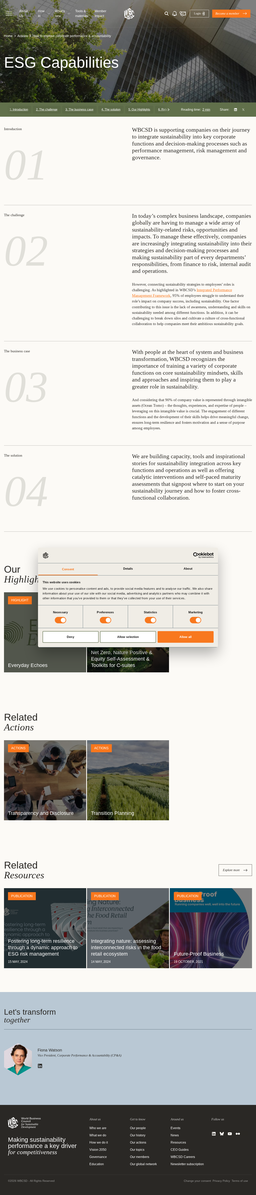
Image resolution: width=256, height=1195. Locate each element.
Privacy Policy (221, 1180)
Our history (137, 1135)
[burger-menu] (9, 13)
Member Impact (100, 13)
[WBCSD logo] (129, 13)
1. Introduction (19, 109)
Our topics (137, 1149)
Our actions (138, 1142)
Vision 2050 (97, 1149)
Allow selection (128, 637)
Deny (70, 637)
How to (41, 13)
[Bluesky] (221, 1133)
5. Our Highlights (139, 109)
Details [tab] (128, 568)
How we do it (98, 1142)
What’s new (60, 13)
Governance (98, 1157)
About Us (23, 13)
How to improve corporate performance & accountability (72, 36)
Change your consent (197, 1180)
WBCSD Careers (183, 1157)
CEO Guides (180, 1149)
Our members (139, 1157)
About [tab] (188, 568)
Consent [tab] (68, 569)
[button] (169, 110)
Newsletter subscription (187, 1164)
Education (96, 1164)
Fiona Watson (50, 1050)
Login (197, 13)
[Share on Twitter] (243, 109)
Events (175, 1128)
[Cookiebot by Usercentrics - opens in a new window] (196, 555)
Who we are (97, 1128)
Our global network (143, 1164)
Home (8, 36)
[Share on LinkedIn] (235, 109)
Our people (138, 1128)
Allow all (185, 637)
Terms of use (240, 1180)
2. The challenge (46, 109)
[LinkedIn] (213, 1133)
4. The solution (110, 109)
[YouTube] (229, 1133)
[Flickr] (237, 1133)
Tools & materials (81, 13)
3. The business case (79, 109)
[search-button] (167, 14)
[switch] (105, 620)
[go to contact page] (183, 14)
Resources (178, 1142)
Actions (22, 36)
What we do (97, 1135)
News (175, 1135)
